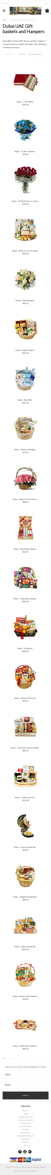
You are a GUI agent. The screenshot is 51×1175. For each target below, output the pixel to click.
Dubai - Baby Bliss (24, 400)
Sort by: (22, 54)
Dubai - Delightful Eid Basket (25, 897)
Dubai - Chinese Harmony (25, 698)
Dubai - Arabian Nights (25, 350)
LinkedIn (30, 1151)
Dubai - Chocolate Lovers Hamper (25, 748)
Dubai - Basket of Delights (25, 450)
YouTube (25, 1151)
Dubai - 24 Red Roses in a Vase (25, 201)
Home (5, 20)
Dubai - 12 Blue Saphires (25, 151)
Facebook (20, 1151)
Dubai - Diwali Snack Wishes (25, 1046)
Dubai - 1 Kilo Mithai (25, 102)
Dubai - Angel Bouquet (25, 300)
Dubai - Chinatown (25, 648)
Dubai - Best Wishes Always (24, 549)
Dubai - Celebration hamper (24, 599)
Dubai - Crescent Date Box (25, 847)
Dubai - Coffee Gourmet (25, 797)
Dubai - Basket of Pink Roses (25, 499)
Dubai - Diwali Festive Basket (25, 996)
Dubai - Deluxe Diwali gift (25, 946)
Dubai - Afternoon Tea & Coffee (25, 251)
